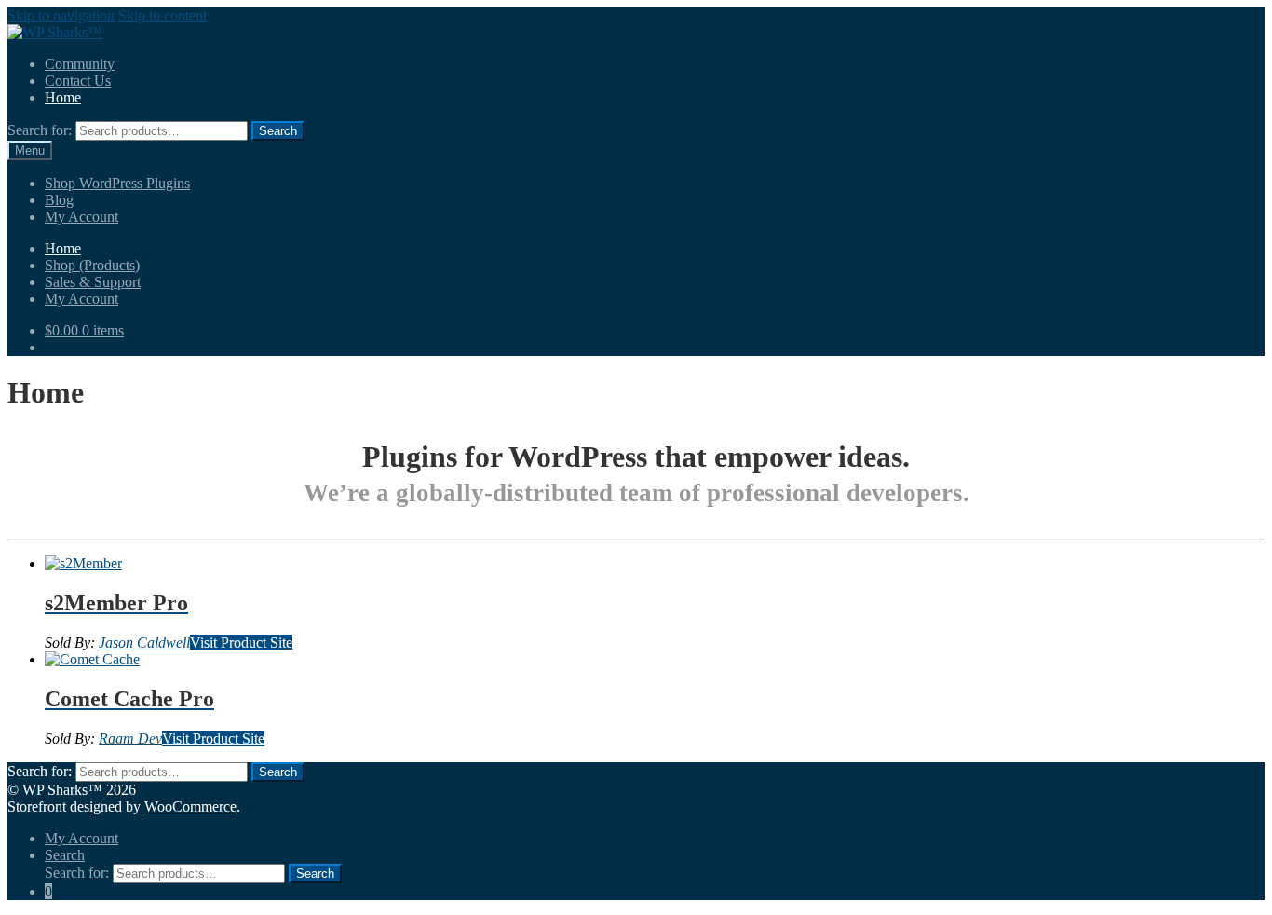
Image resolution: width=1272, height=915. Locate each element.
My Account (81, 217)
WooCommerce (190, 806)
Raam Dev (130, 738)
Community (80, 64)
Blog (59, 200)
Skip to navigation (61, 15)
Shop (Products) (92, 265)
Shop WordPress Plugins (117, 183)
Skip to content (162, 15)
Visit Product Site (241, 642)
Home (63, 97)
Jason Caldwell (144, 642)
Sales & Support (93, 282)
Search (65, 855)
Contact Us (78, 81)
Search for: (39, 130)
